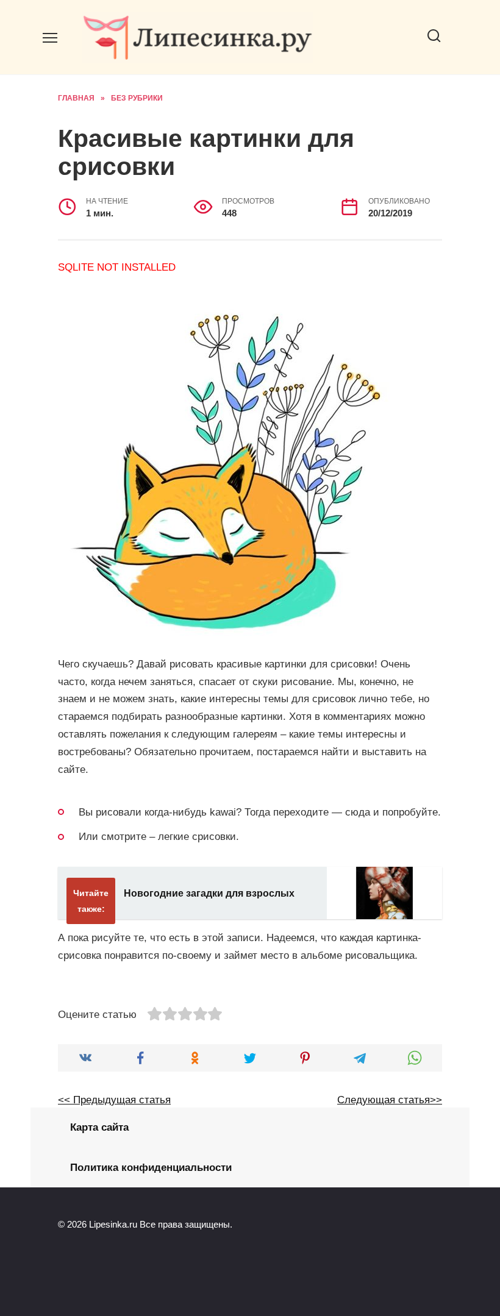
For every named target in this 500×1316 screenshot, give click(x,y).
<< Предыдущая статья (114, 1100)
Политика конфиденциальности (151, 1167)
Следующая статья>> (389, 1100)
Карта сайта (99, 1127)
